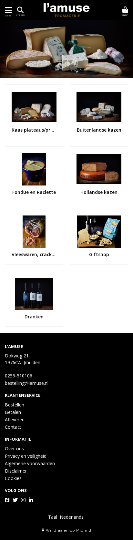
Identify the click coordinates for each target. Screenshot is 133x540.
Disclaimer (16, 471)
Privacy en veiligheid (25, 456)
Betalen (13, 412)
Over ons (14, 448)
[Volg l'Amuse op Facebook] (7, 500)
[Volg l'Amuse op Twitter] (15, 500)
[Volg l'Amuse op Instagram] (23, 500)
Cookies (13, 478)
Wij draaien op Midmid (68, 530)
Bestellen (14, 405)
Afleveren (15, 419)
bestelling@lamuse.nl (26, 383)
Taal (52, 517)
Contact (13, 427)
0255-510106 (18, 376)
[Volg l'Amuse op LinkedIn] (31, 500)
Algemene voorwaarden (30, 463)
